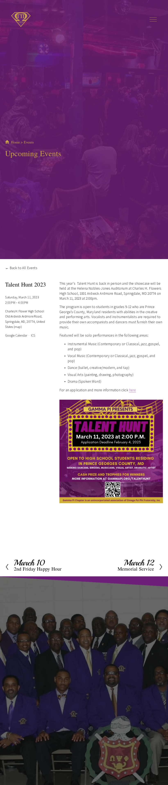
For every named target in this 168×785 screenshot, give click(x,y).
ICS (33, 335)
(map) (18, 327)
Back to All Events (23, 268)
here (132, 390)
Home (15, 142)
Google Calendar (16, 335)
